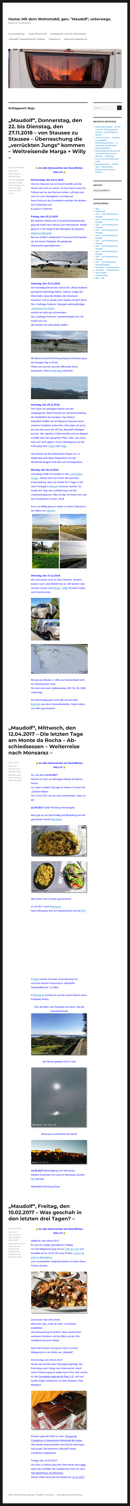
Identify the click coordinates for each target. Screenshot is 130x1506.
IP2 (83, 910)
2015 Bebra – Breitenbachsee (107, 270)
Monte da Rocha (15, 780)
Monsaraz (17, 188)
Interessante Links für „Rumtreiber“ (68, 34)
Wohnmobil (13, 1240)
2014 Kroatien (101, 273)
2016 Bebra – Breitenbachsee (107, 267)
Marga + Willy (60, 588)
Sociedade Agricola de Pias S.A (56, 1376)
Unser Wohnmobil (37, 34)
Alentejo (57, 370)
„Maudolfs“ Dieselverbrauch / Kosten (26, 39)
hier (33, 1178)
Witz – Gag (99, 278)
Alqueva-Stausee (41, 233)
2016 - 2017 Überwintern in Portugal (14, 768)
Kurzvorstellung (16, 34)
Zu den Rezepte (101, 275)
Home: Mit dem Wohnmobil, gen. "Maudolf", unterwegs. (59, 19)
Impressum (54, 39)
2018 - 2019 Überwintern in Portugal (14, 173)
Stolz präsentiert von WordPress (70, 1495)
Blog (18, 176)
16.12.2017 (78, 1477)
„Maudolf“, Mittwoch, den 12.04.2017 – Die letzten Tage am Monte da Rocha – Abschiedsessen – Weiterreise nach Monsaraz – (45, 740)
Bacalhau (57, 819)
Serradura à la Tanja (43, 308)
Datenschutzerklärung (75, 39)
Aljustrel (50, 510)
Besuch (54, 486)
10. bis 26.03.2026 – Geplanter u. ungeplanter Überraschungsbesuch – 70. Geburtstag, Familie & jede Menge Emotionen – (107, 143)
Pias (18, 1246)
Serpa (51, 446)
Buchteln (36, 704)
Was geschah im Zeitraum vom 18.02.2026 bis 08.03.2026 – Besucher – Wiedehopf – (107, 153)
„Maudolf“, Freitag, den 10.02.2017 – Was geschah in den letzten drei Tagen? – (45, 1212)
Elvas (10, 778)
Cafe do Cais (72, 1249)
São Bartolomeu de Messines (47, 1473)
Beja (64, 446)
